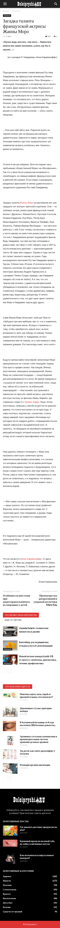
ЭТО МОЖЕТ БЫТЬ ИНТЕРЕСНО (21, 615)
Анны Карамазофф (30, 559)
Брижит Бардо (32, 402)
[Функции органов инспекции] (10, 768)
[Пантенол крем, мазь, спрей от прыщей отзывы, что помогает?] (10, 695)
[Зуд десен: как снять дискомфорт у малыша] (10, 754)
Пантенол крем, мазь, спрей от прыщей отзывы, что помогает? (36, 695)
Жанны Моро (26, 202)
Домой (6, 11)
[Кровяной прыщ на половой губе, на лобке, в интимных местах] (10, 843)
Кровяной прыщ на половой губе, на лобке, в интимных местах (37, 842)
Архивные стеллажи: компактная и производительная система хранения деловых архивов (38, 739)
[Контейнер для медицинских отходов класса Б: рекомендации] (10, 645)
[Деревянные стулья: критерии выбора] (10, 712)
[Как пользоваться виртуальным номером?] (10, 859)
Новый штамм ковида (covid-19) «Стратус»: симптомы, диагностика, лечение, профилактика (37, 660)
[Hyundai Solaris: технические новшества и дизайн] (10, 631)
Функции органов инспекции (35, 764)
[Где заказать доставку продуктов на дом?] (10, 831)
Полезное (16, 11)
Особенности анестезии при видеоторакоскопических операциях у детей (16, 600)
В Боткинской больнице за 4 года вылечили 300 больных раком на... (38, 723)
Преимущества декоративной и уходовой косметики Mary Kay (45, 600)
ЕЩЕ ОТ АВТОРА (13, 620)
